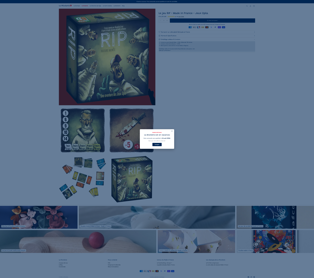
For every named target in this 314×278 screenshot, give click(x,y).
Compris (157, 144)
